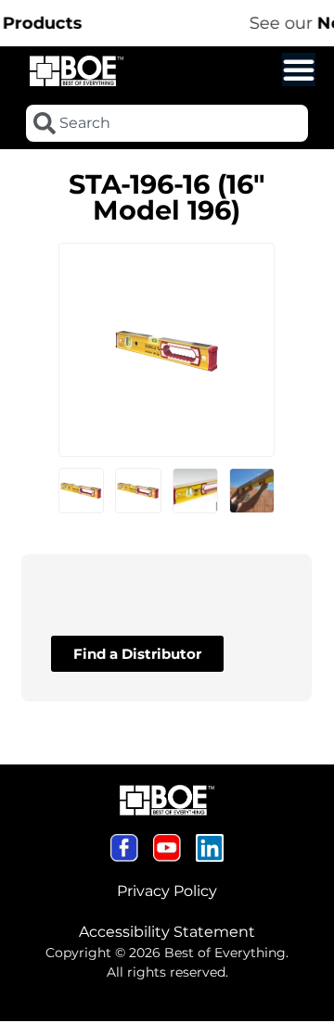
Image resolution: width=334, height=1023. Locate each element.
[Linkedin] (210, 848)
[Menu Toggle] (298, 69)
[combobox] (167, 123)
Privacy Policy (167, 891)
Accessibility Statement (167, 932)
